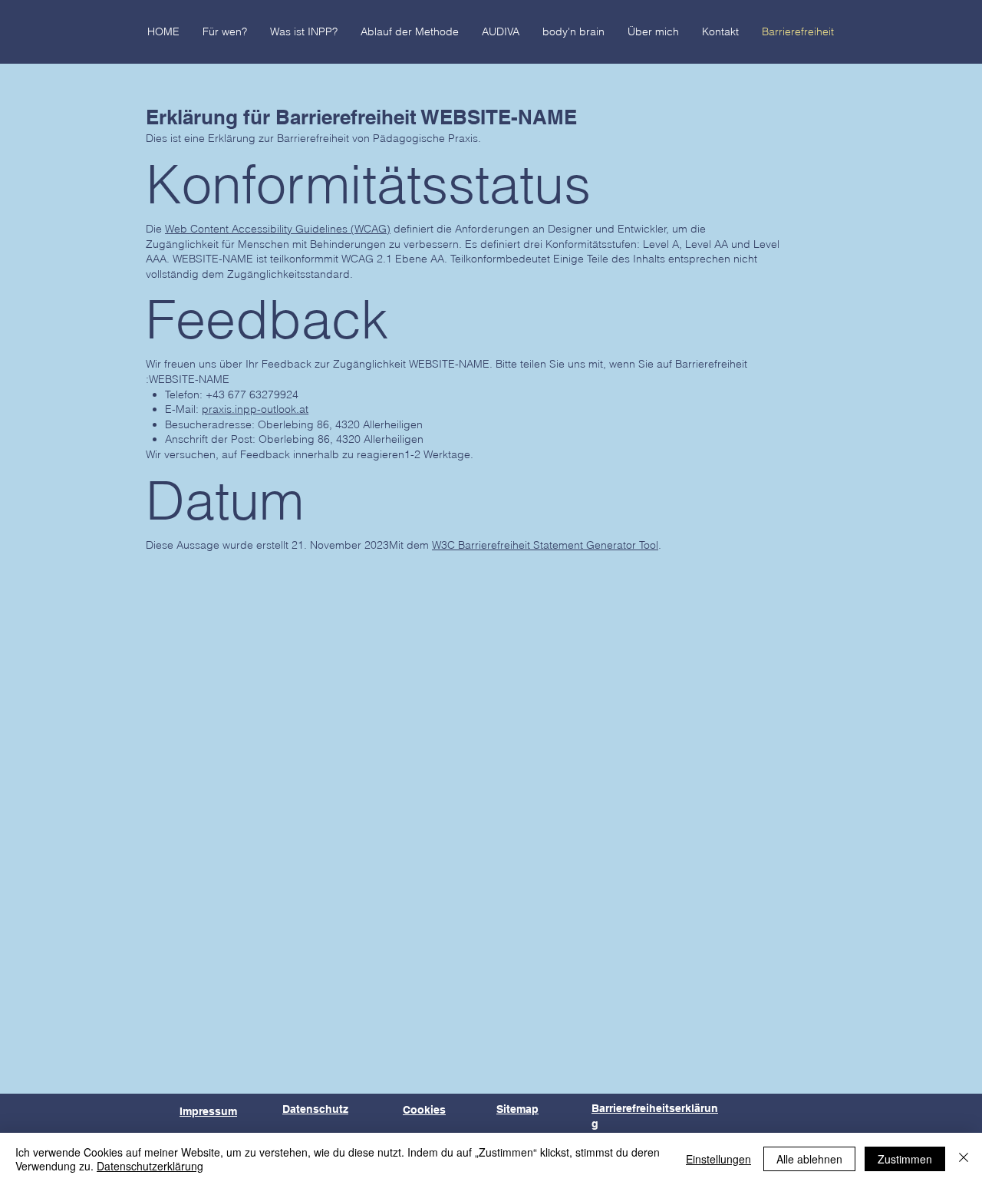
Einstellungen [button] (718, 1159)
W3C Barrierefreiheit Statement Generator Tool (545, 545)
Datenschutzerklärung (150, 1165)
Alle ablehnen (809, 1159)
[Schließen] (963, 1159)
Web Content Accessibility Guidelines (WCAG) (277, 229)
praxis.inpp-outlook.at (255, 409)
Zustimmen (905, 1159)
